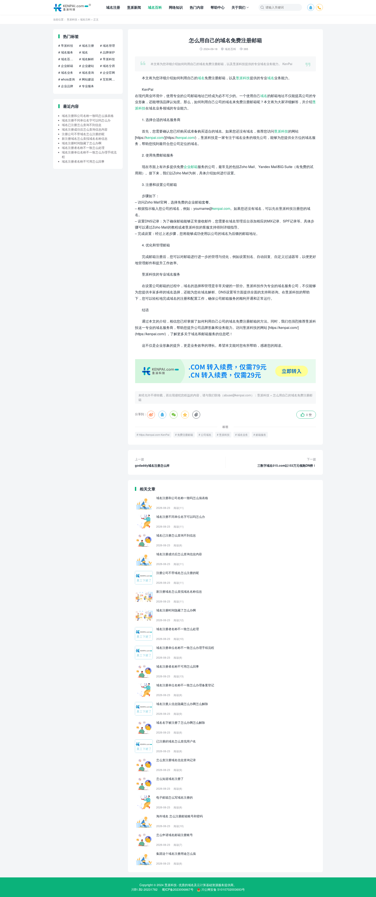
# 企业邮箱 (65, 65)
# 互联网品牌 (109, 79)
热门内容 (197, 7)
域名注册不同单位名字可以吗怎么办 (86, 120)
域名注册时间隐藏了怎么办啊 (81, 143)
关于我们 (238, 7)
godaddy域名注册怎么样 (152, 462)
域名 (201, 77)
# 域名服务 (65, 52)
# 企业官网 (107, 72)
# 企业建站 (86, 65)
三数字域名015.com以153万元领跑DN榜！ (286, 462)
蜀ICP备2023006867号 (177, 889)
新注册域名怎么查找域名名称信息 (84, 138)
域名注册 (113, 7)
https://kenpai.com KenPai (154, 434)
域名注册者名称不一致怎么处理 (83, 147)
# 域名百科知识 (67, 59)
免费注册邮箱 (185, 434)
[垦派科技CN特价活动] (225, 382)
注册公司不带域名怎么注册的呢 (83, 134)
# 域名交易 (107, 65)
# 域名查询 (86, 72)
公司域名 (206, 434)
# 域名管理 (107, 45)
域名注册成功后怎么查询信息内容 (84, 129)
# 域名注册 (86, 45)
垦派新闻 (134, 7)
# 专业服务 (86, 86)
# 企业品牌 (65, 86)
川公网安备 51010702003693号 (223, 889)
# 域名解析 (86, 59)
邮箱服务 (261, 434)
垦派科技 (72, 19)
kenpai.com (155, 137)
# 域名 (83, 52)
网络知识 (176, 7)
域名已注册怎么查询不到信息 (81, 125)
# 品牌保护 (107, 52)
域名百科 (155, 7)
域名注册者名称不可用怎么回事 (83, 161)
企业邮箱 (191, 166)
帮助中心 (218, 7)
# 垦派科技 (65, 45)
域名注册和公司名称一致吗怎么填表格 (88, 115)
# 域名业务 (65, 72)
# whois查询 (66, 79)
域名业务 (242, 434)
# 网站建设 (86, 79)
